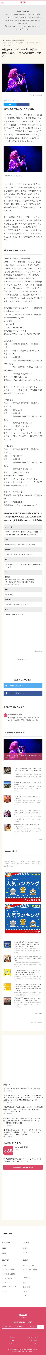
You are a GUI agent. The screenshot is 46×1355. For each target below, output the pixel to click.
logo (23, 2)
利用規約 (12, 1337)
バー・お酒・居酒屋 (8, 1274)
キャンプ (26, 1295)
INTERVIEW (6, 1243)
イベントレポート (28, 1265)
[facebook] (23, 104)
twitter (31, 1327)
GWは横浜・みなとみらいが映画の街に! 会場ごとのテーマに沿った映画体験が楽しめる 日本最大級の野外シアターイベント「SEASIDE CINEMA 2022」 (22, 1122)
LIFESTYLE (26, 1277)
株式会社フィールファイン (26, 1351)
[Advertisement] (23, 1058)
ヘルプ (12, 1340)
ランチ (4, 1265)
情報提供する (33, 1340)
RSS (40, 1327)
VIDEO (4, 1248)
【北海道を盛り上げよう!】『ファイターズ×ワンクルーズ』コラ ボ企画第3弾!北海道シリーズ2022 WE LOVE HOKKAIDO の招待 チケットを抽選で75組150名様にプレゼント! (23, 1099)
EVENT (25, 1260)
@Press (40, 651)
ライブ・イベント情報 (30, 1270)
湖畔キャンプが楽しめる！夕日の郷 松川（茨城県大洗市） (22, 1089)
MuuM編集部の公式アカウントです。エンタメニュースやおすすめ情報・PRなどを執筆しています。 (22, 1160)
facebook (8, 1327)
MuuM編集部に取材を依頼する (23, 1167)
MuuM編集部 (39, 95)
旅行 (24, 1283)
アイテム (26, 1252)
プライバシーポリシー (34, 1337)
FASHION (26, 1243)
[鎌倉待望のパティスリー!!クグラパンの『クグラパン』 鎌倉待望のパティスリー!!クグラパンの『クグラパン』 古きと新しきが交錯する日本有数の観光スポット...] (7, 831)
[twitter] (10, 104)
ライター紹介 (33, 1343)
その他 (25, 1291)
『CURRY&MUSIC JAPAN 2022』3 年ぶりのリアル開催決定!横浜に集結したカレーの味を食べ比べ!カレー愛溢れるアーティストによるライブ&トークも (23, 1110)
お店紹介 (26, 1248)
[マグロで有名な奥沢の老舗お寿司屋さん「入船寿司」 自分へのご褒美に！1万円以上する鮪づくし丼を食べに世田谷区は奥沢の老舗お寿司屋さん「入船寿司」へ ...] (7, 802)
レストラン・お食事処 (9, 1270)
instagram (19, 1327)
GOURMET (5, 1260)
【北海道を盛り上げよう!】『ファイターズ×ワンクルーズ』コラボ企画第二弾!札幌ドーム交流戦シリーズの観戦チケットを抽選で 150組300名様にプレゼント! (22, 1133)
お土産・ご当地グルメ (9, 1286)
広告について (12, 1343)
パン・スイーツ (7, 1282)
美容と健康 (26, 1287)
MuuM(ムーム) (23, 1315)
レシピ (4, 1291)
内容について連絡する (36, 1022)
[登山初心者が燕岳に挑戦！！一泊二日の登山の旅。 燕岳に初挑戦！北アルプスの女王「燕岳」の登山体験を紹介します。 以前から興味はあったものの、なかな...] (7, 788)
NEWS (4, 1253)
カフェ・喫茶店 (7, 1278)
